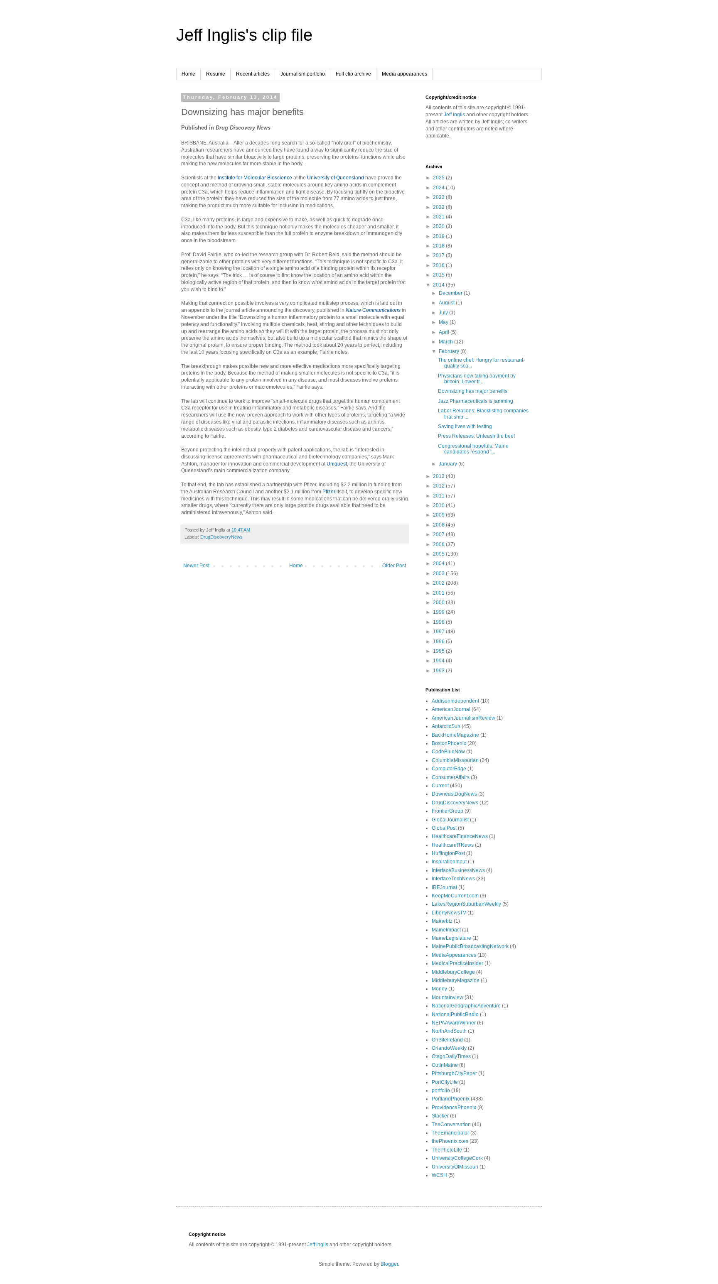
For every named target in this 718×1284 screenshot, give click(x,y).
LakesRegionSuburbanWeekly (466, 904)
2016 (439, 265)
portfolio (441, 1090)
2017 (439, 255)
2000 (439, 602)
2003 (439, 573)
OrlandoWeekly (449, 1048)
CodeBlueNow (448, 752)
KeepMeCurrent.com (455, 896)
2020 (439, 226)
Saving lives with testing (465, 426)
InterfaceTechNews (453, 879)
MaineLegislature (451, 938)
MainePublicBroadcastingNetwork (470, 946)
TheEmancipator (450, 1133)
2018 (439, 246)
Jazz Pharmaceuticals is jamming (475, 401)
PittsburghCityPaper (454, 1073)
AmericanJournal (451, 709)
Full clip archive (353, 74)
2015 (439, 275)
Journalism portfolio (302, 74)
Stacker (440, 1116)
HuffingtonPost (448, 853)
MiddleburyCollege (453, 972)
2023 (439, 197)
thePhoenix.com (450, 1141)
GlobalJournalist (450, 820)
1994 (439, 661)
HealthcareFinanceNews (460, 836)
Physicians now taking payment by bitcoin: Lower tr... (477, 379)
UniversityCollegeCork (457, 1158)
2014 (439, 285)
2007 (439, 534)
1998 (439, 622)
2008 (439, 525)
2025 (439, 178)
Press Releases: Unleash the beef (476, 436)
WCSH (439, 1175)
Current (440, 786)
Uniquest (337, 464)
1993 (439, 671)
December (451, 293)
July (444, 313)
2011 (439, 496)
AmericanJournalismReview (463, 718)
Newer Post (196, 565)
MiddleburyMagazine (455, 980)
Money (439, 989)
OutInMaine (445, 1065)
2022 (439, 207)
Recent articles (253, 74)
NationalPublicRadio (455, 1014)
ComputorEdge (449, 769)
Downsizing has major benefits (472, 391)
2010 (439, 505)
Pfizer (328, 492)
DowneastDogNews (454, 794)
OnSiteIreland (447, 1040)
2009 (439, 515)
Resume (215, 74)
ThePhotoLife (447, 1150)
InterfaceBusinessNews (458, 870)
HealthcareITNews (453, 845)
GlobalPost (444, 828)
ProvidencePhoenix (454, 1107)
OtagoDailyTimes (451, 1056)
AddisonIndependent (455, 701)
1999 (439, 612)
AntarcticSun (446, 726)
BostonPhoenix (449, 743)
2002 (439, 583)
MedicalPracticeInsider (457, 963)
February (449, 351)
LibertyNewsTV (449, 913)
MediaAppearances (454, 955)
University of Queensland (335, 178)
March (446, 342)
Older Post (394, 565)
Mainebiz (442, 921)
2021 (439, 217)
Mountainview (447, 997)
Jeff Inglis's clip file (244, 35)
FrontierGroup (447, 811)
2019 (439, 236)
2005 (439, 554)
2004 (439, 563)
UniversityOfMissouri (455, 1167)
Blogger (389, 1264)
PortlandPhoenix (451, 1099)
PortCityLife (445, 1082)
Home (188, 74)
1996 (439, 641)
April (444, 332)
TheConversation (451, 1124)
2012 (439, 486)
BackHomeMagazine (455, 735)
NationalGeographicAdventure (466, 1006)
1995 (439, 651)
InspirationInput (449, 862)
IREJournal (444, 887)
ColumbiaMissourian (455, 760)
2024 (439, 188)
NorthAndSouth (449, 1031)
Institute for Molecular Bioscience (255, 178)
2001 (439, 593)
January (448, 464)
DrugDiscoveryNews (221, 536)
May (444, 322)
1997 (439, 632)
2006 (439, 544)
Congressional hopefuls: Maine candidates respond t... (473, 449)
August (447, 303)
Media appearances (404, 74)
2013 (439, 476)
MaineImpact (446, 930)
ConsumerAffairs (451, 777)
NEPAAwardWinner (454, 1023)
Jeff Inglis (454, 115)
